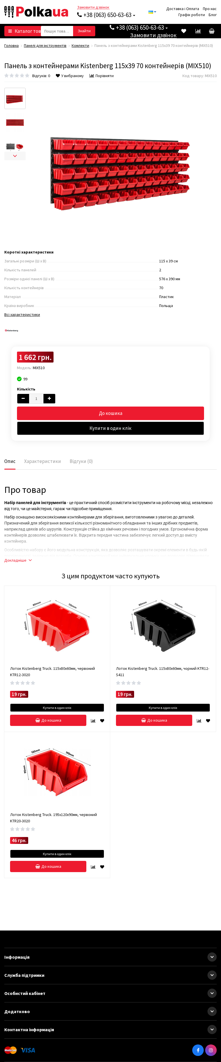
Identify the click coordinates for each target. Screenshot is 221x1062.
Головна (11, 45)
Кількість (26, 389)
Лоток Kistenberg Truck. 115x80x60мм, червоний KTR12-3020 (52, 671)
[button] (212, 957)
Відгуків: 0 (41, 75)
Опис (10, 461)
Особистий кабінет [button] (24, 993)
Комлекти (80, 45)
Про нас (210, 8)
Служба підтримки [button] (24, 975)
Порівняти (105, 75)
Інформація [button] (17, 957)
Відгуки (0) (81, 461)
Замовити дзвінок (93, 7)
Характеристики (42, 461)
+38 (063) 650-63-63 (107, 15)
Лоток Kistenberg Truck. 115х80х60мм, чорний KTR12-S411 (162, 671)
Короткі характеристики (29, 252)
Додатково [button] (17, 1011)
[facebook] (198, 1050)
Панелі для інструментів (45, 45)
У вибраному (72, 75)
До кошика (110, 413)
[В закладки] (102, 720)
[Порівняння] (198, 31)
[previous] (15, 92)
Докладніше (15, 560)
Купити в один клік (110, 428)
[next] (15, 156)
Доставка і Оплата (182, 8)
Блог (213, 14)
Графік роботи (191, 14)
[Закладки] (183, 31)
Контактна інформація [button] (29, 1029)
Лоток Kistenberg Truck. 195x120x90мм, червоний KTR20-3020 (53, 817)
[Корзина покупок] (211, 31)
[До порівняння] (93, 720)
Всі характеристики (22, 314)
